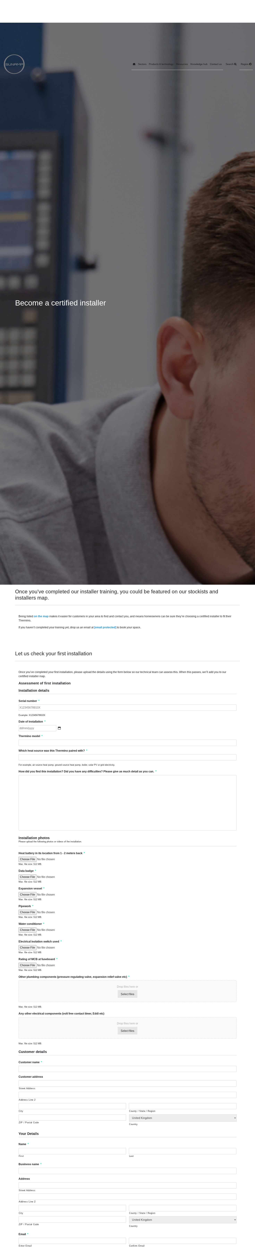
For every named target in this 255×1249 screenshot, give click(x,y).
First (21, 1156)
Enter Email (25, 1245)
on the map (41, 616)
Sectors (142, 64)
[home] (134, 64)
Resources (182, 64)
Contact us (216, 64)
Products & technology (161, 64)
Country (133, 1124)
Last (131, 1156)
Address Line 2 (27, 1100)
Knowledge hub (198, 64)
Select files (127, 994)
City (21, 1111)
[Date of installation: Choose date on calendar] (59, 728)
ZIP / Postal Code (29, 1122)
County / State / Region (142, 1111)
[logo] (14, 64)
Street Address (27, 1088)
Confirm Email (137, 1245)
